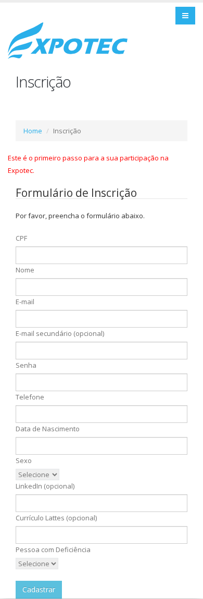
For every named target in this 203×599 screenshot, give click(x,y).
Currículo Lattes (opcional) (56, 517)
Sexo (24, 460)
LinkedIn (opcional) (45, 486)
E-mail (25, 301)
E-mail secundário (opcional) (60, 333)
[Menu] (185, 15)
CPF (21, 238)
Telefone (30, 397)
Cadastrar (38, 589)
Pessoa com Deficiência (53, 549)
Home (32, 130)
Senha (26, 365)
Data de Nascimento (48, 428)
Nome (25, 269)
